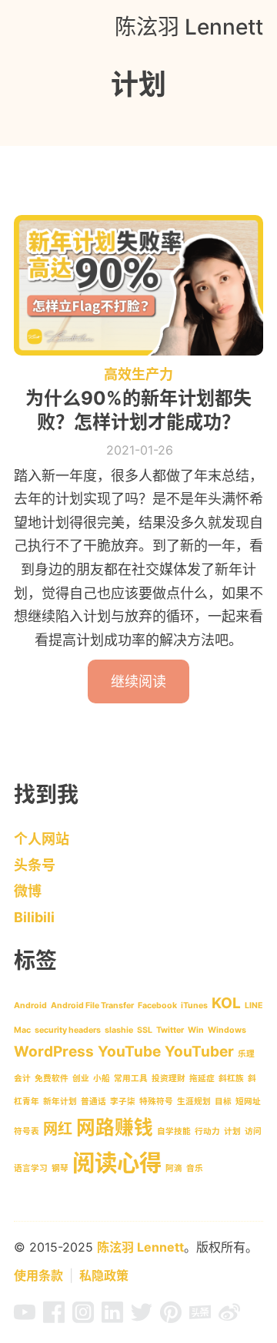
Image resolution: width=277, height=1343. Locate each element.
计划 (232, 1131)
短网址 (248, 1101)
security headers (68, 1030)
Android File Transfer (92, 1006)
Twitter (170, 1030)
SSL (144, 1030)
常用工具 (131, 1078)
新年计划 (60, 1101)
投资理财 (168, 1078)
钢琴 (60, 1168)
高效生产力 (138, 374)
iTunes (194, 1006)
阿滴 (173, 1168)
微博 (28, 891)
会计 (22, 1078)
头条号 (34, 865)
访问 (253, 1131)
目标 (223, 1101)
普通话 (93, 1101)
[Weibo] (229, 1317)
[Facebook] (54, 1317)
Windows (227, 1030)
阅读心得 (117, 1162)
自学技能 (174, 1131)
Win (196, 1030)
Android (30, 1006)
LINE (254, 1006)
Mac (22, 1030)
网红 (57, 1129)
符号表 (26, 1131)
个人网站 (41, 839)
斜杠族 (231, 1078)
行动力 (207, 1131)
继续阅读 (138, 681)
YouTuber (199, 1051)
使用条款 (38, 1275)
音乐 (194, 1168)
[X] (141, 1317)
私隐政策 (103, 1275)
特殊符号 (156, 1101)
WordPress (54, 1051)
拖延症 (202, 1078)
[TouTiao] (200, 1317)
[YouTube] (24, 1317)
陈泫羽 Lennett (189, 27)
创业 (80, 1078)
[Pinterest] (171, 1317)
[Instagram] (83, 1317)
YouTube (129, 1051)
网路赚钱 (114, 1127)
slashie (119, 1030)
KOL (226, 1003)
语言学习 (31, 1168)
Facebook (157, 1006)
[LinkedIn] (112, 1317)
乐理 (246, 1054)
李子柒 (122, 1101)
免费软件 (51, 1078)
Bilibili (34, 917)
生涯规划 (194, 1101)
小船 (101, 1078)
